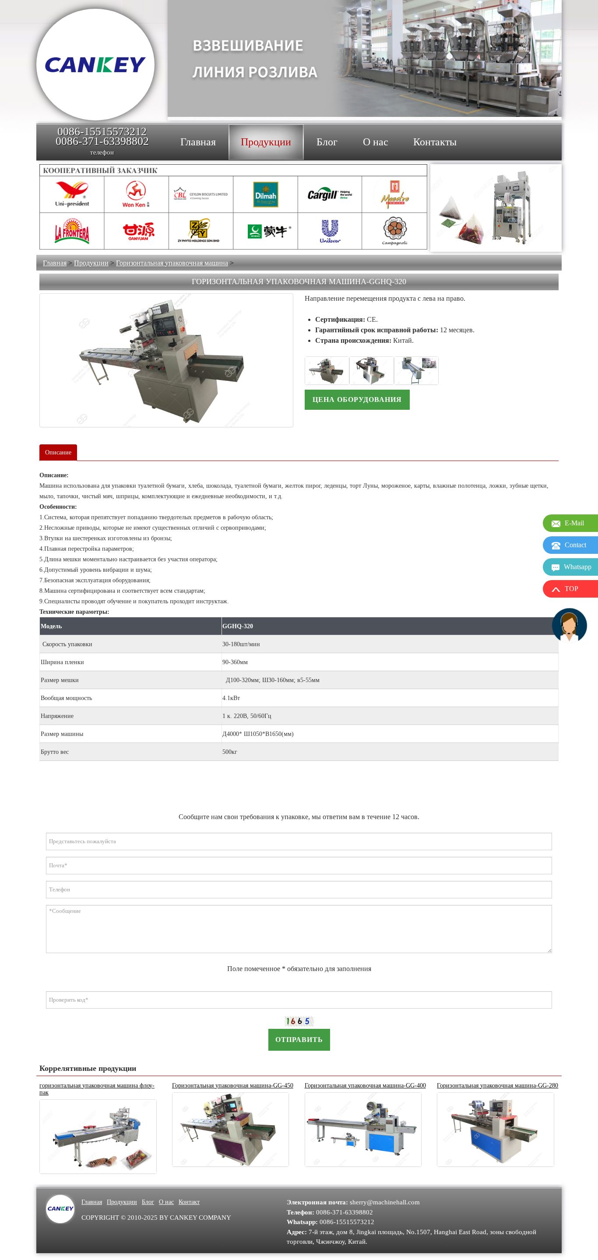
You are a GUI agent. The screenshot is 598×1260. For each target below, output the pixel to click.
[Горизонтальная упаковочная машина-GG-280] (495, 1129)
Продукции (91, 263)
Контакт (189, 1202)
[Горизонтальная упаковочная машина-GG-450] (230, 1129)
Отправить (299, 1039)
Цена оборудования (357, 399)
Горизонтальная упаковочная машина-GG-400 (365, 1085)
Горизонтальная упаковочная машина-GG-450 (232, 1085)
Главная (55, 263)
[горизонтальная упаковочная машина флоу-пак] (98, 1136)
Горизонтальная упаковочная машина (172, 263)
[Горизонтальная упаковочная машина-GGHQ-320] (166, 360)
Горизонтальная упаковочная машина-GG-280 (497, 1085)
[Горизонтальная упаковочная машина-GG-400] (363, 1129)
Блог (148, 1202)
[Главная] (95, 64)
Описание (58, 452)
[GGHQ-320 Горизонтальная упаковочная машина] (327, 370)
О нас (166, 1202)
